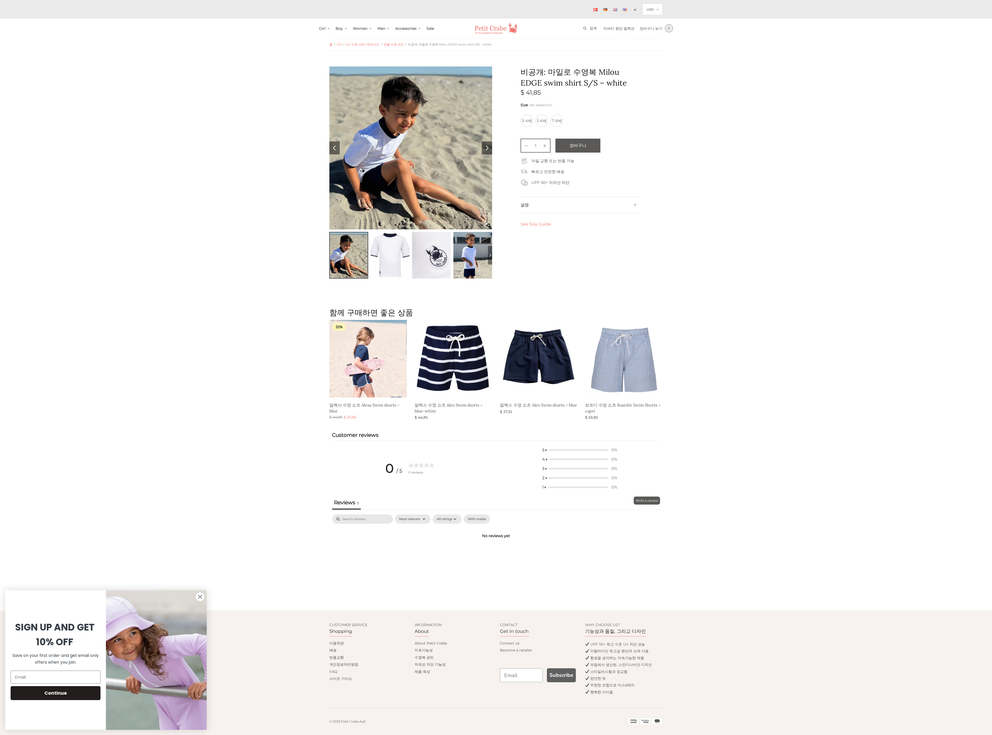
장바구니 (578, 145)
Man (381, 28)
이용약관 (336, 643)
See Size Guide (536, 224)
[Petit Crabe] (496, 28)
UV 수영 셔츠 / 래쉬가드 (362, 44)
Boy (339, 28)
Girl (322, 28)
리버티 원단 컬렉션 (618, 28)
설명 (525, 204)
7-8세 (557, 120)
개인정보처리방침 (343, 664)
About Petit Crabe (431, 643)
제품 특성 (422, 671)
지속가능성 (424, 650)
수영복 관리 (424, 657)
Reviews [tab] (346, 502)
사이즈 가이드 (340, 678)
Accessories (405, 28)
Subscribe (561, 675)
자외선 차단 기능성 (430, 664)
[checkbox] (477, 519)
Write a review (647, 501)
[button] (579, 450)
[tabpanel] (496, 553)
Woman (360, 28)
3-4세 (527, 120)
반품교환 (336, 657)
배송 (333, 650)
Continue (55, 693)
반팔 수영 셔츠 (394, 44)
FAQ (333, 671)
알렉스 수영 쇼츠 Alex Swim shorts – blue (538, 405)
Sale (430, 28)
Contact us (510, 643)
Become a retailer (516, 650)
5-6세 (542, 120)
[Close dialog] (200, 596)
